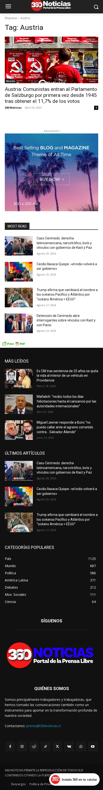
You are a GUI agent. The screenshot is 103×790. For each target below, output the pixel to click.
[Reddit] (34, 746)
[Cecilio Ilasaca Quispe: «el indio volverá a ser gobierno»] (19, 272)
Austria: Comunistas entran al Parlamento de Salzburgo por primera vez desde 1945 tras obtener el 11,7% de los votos (51, 95)
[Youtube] (92, 746)
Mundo (10, 81)
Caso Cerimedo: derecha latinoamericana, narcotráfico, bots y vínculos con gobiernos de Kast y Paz (64, 242)
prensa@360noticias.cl (43, 726)
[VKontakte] (69, 746)
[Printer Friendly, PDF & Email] (13, 345)
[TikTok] (45, 746)
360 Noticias (13, 107)
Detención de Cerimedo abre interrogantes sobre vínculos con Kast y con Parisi (66, 320)
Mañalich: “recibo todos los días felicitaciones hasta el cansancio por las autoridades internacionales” (66, 401)
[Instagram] (22, 746)
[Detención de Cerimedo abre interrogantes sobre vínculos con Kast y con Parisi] (19, 323)
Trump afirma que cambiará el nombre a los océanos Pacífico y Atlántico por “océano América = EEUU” (67, 294)
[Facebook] (10, 746)
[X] (57, 746)
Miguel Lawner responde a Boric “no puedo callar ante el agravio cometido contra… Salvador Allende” (65, 427)
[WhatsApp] (81, 746)
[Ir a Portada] (51, 656)
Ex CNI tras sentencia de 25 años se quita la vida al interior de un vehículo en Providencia (67, 375)
